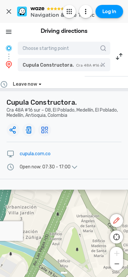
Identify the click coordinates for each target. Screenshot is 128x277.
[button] (64, 64)
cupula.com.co (35, 154)
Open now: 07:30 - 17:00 (45, 167)
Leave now (25, 84)
